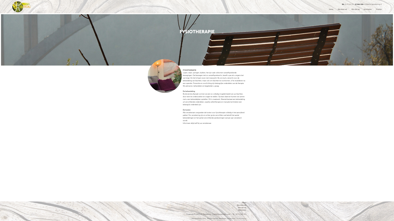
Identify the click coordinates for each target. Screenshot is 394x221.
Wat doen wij (342, 9)
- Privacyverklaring (241, 218)
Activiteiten (368, 9)
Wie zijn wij (356, 9)
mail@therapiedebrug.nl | (222, 214)
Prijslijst (379, 9)
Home (331, 9)
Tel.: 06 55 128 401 (239, 214)
